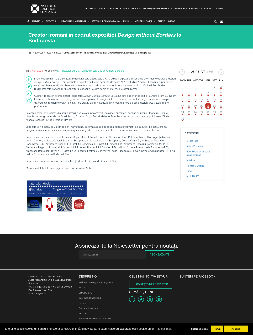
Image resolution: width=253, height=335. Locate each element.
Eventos (51, 21)
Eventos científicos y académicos (198, 153)
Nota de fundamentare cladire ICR (96, 318)
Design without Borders (111, 70)
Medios (134, 8)
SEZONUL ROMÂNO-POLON (106, 21)
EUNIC (126, 21)
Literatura (192, 141)
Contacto (209, 8)
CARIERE (219, 8)
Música (190, 160)
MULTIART (192, 176)
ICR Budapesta (89, 70)
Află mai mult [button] (163, 328)
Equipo (82, 287)
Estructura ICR (86, 292)
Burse (161, 21)
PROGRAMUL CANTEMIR (73, 21)
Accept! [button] (236, 328)
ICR (59, 70)
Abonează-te (160, 254)
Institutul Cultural (71, 70)
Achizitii (83, 313)
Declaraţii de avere (88, 308)
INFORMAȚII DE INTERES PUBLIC (156, 8)
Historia (82, 303)
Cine (189, 171)
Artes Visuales (194, 146)
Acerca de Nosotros (117, 8)
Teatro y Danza (195, 165)
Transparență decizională (187, 8)
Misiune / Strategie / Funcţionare (96, 282)
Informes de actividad (90, 298)
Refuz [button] (217, 328)
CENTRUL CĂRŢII (143, 21)
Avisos (171, 21)
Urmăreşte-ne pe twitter (151, 284)
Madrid (36, 21)
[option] (56, 196)
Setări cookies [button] (199, 328)
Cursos (101, 8)
